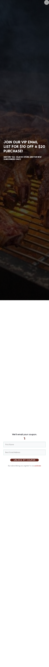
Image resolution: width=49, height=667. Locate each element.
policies (38, 466)
